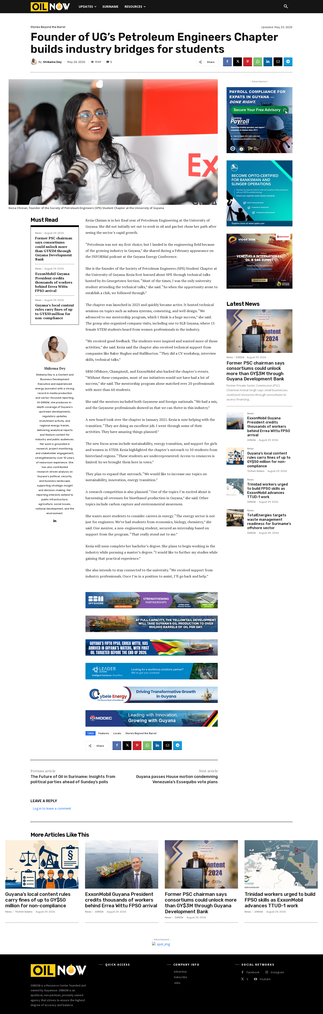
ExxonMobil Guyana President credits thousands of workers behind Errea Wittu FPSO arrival (53, 282)
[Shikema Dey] (34, 62)
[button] (285, 6)
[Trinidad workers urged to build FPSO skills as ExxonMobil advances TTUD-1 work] (235, 487)
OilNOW (240, 357)
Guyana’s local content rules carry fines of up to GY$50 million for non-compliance (54, 311)
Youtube (265, 979)
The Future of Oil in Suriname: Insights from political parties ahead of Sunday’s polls (73, 779)
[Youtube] (255, 979)
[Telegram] (288, 61)
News (38, 233)
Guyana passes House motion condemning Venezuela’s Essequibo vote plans (177, 779)
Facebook (253, 972)
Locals (117, 733)
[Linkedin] (267, 61)
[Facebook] (227, 61)
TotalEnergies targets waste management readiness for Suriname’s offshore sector (269, 521)
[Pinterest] (247, 61)
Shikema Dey (52, 62)
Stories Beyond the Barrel (48, 27)
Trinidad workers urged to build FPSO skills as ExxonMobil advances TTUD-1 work (267, 490)
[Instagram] (266, 972)
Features (103, 733)
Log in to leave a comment (52, 808)
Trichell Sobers (255, 471)
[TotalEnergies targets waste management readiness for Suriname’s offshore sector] (235, 517)
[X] (237, 61)
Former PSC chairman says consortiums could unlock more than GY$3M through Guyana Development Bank (53, 249)
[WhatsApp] (257, 61)
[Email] (278, 61)
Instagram (277, 972)
